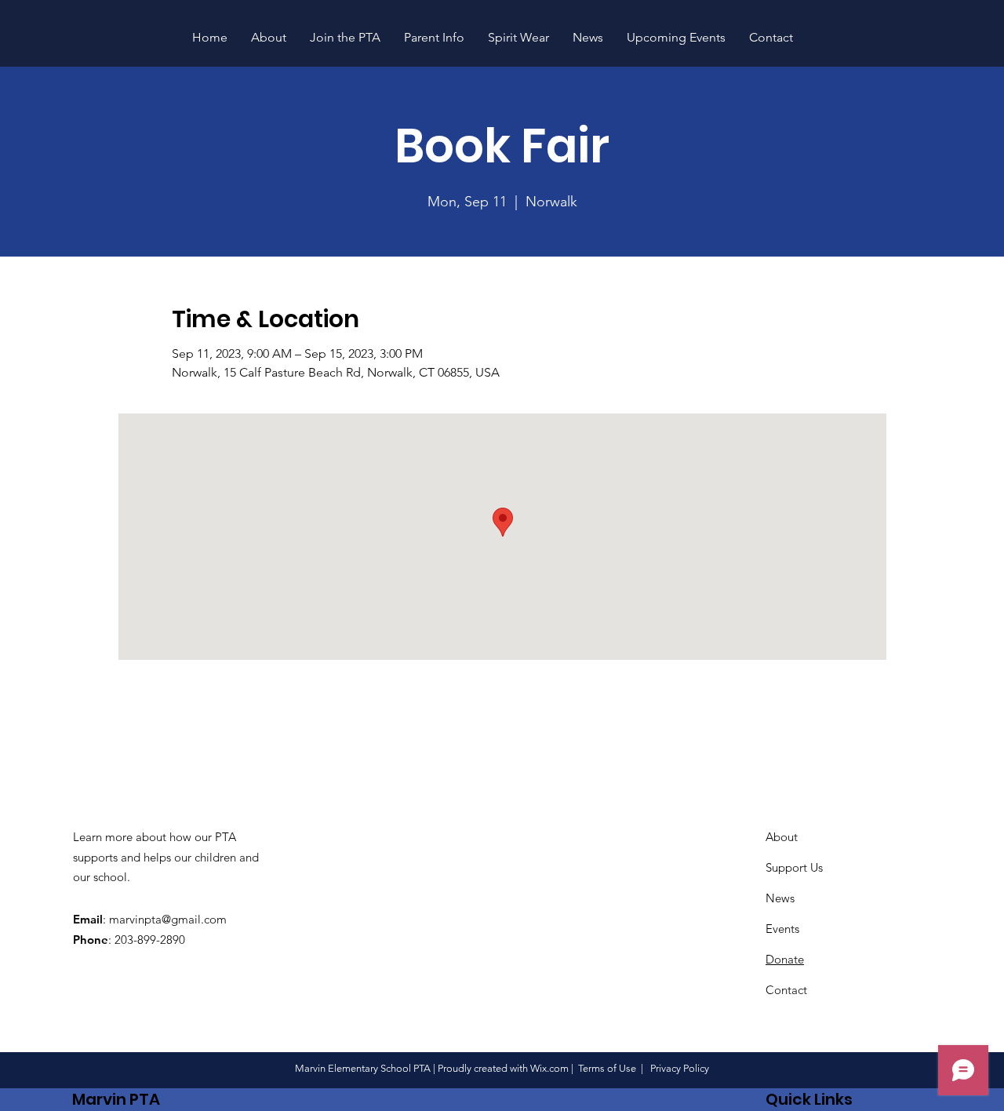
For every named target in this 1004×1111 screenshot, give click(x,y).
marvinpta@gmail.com (168, 919)
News (780, 898)
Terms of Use (607, 1068)
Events (782, 928)
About (782, 836)
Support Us (794, 867)
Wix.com (549, 1068)
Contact (786, 989)
